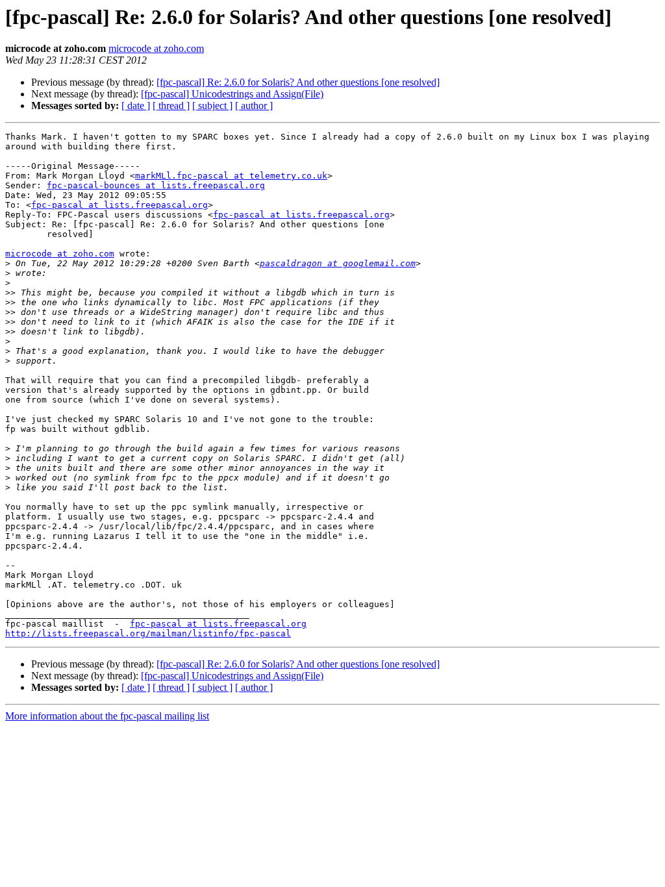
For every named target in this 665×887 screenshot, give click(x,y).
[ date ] (135, 105)
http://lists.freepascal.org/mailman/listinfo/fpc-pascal (148, 633)
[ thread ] (171, 105)
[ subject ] (212, 105)
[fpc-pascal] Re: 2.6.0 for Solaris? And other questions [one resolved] (298, 82)
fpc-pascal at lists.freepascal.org (119, 205)
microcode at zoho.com (156, 48)
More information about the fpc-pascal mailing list (107, 715)
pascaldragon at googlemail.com (338, 263)
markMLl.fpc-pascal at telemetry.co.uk (231, 176)
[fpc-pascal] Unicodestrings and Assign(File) (232, 93)
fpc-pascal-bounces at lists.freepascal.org (156, 185)
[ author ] (254, 105)
